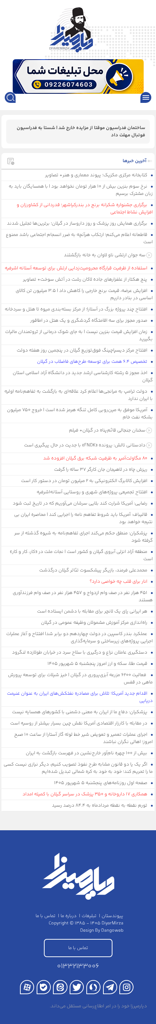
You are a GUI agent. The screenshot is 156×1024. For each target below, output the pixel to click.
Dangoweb (112, 930)
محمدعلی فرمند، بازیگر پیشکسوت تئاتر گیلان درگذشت (93, 570)
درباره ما (69, 916)
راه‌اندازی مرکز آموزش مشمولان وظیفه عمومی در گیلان (94, 622)
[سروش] (93, 987)
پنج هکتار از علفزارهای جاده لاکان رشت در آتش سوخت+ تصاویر (85, 279)
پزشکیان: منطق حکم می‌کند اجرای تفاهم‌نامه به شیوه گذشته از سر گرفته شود (83, 537)
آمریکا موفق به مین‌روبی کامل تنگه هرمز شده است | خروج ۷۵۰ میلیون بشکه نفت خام (80, 413)
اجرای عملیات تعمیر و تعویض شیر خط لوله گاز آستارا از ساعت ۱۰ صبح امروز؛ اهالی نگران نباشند (83, 738)
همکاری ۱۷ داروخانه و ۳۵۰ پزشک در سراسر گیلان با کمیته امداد (85, 794)
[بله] (44, 987)
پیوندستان (112, 916)
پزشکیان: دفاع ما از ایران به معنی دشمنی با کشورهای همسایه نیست (80, 712)
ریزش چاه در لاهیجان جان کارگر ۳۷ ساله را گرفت (101, 469)
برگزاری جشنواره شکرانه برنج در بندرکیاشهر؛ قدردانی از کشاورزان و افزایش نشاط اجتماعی (85, 208)
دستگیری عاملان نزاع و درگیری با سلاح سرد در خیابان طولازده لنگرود (80, 652)
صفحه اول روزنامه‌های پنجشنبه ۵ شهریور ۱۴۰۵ (101, 783)
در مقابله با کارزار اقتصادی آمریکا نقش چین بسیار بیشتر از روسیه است (79, 723)
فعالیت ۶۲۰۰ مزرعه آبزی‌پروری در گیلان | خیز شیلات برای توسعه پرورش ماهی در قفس (80, 678)
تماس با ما (46, 916)
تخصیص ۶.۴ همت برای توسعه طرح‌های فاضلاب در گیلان (92, 361)
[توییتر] (77, 987)
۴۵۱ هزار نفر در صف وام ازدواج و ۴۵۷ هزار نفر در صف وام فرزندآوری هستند (83, 596)
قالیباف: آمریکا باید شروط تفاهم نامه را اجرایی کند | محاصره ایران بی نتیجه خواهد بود (83, 518)
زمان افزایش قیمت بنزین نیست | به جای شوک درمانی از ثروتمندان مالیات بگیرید (79, 335)
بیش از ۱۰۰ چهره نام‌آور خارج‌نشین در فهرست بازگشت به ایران (87, 753)
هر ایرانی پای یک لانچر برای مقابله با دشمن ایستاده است (92, 611)
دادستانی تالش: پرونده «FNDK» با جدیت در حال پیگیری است (84, 445)
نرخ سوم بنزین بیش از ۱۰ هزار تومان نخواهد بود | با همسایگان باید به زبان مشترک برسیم (81, 190)
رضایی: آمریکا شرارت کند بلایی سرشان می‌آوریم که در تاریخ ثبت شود (80, 503)
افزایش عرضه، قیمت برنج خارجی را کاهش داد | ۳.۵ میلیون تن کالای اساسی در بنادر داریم (84, 294)
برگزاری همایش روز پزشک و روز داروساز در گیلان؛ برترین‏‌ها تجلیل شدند (77, 223)
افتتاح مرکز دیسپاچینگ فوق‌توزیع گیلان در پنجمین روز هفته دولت (82, 350)
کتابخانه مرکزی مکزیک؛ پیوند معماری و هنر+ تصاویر (96, 175)
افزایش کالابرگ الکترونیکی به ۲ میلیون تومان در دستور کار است (84, 481)
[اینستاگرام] (126, 987)
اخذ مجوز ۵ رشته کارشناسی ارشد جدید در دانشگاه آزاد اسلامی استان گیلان (83, 376)
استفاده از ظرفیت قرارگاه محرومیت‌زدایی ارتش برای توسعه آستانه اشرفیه (76, 268)
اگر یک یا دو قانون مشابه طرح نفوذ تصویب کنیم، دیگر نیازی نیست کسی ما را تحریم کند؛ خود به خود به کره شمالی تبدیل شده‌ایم (78, 768)
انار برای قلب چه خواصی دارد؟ (119, 581)
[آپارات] (27, 987)
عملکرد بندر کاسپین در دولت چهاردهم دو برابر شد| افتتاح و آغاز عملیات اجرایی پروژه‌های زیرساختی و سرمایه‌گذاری (79, 637)
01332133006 (78, 966)
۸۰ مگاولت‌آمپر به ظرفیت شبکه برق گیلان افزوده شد (95, 458)
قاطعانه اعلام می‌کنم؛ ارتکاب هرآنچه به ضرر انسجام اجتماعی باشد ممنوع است (79, 238)
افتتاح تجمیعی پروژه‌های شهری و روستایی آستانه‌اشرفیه (92, 492)
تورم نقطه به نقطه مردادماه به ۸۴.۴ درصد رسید (100, 805)
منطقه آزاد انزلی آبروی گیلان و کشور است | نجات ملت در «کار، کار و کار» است (81, 555)
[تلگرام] (110, 987)
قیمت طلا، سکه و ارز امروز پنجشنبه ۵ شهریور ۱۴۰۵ (98, 663)
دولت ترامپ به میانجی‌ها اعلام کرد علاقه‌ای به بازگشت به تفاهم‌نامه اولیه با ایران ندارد (78, 395)
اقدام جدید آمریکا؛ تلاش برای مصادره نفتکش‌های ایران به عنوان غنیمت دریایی (80, 697)
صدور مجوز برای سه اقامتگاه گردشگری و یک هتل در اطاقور (89, 320)
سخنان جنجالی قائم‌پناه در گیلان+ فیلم (107, 430)
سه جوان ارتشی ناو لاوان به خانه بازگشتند (104, 255)
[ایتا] (60, 987)
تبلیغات (89, 916)
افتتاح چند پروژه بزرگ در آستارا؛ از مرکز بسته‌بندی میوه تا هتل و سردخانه (76, 309)
